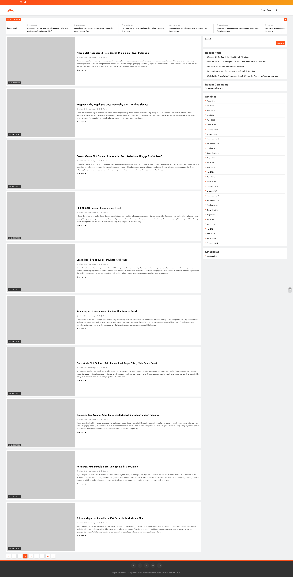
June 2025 (210, 167)
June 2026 (211, 110)
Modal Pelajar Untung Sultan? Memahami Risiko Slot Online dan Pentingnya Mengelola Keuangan (242, 76)
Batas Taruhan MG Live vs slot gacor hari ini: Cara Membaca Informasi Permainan (236, 61)
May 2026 (210, 115)
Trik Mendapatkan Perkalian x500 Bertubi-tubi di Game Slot (110, 518)
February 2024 (212, 243)
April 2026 (211, 120)
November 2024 (213, 200)
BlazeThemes (175, 573)
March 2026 (211, 124)
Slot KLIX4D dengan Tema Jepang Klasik (99, 208)
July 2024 (210, 219)
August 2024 (212, 214)
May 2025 (210, 172)
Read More (80, 70)
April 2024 (211, 233)
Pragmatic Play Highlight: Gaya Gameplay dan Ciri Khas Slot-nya (112, 104)
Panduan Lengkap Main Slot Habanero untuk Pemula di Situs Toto (231, 71)
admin (81, 57)
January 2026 (212, 134)
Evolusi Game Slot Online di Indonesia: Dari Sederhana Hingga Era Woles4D (119, 156)
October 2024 (212, 205)
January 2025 (212, 191)
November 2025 (213, 143)
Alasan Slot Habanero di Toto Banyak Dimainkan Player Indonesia (113, 53)
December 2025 (213, 139)
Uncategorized (14, 83)
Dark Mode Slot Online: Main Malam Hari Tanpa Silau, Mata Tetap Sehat (117, 363)
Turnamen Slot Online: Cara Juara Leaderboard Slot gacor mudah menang (118, 415)
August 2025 (211, 158)
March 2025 (211, 181)
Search (208, 38)
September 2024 (213, 210)
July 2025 (210, 162)
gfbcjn (11, 10)
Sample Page (265, 10)
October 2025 (212, 148)
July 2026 (210, 105)
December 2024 (213, 196)
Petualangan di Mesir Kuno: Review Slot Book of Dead (107, 311)
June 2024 (211, 224)
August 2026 (212, 101)
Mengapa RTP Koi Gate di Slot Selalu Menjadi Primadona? (228, 57)
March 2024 (211, 238)
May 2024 (210, 229)
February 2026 (212, 129)
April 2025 (211, 177)
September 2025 (213, 153)
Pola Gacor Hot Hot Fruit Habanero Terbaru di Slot (225, 66)
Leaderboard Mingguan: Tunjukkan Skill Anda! (102, 259)
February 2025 (212, 186)
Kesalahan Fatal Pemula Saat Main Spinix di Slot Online (107, 466)
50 (48, 556)
